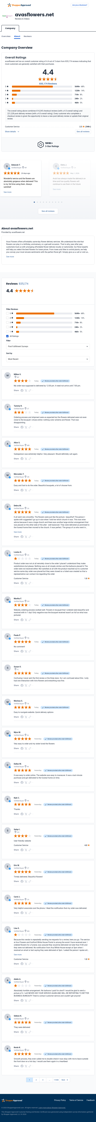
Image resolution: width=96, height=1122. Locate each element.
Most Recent (13, 359)
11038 (56, 1080)
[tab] (34, 202)
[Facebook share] (22, 390)
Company (10, 28)
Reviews (28, 36)
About (17, 36)
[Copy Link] (30, 390)
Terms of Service (76, 1100)
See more (7, 192)
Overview (6, 36)
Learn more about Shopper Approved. (52, 1108)
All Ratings (14, 336)
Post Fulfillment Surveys (18, 346)
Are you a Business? (79, 5)
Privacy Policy (60, 1100)
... (49, 1080)
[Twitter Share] (26, 390)
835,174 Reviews (48, 83)
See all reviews (83, 131)
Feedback (91, 1100)
